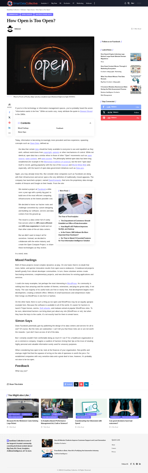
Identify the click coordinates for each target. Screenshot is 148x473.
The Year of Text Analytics (68, 217)
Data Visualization (15, 417)
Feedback (59, 128)
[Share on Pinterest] (9, 122)
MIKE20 (17, 29)
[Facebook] (121, 107)
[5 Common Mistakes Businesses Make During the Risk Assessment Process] (135, 90)
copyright (47, 152)
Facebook (42, 189)
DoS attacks (45, 308)
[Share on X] (9, 117)
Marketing (118, 71)
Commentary (13, 14)
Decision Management (130, 417)
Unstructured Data (44, 14)
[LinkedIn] (139, 464)
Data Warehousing (83, 417)
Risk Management (106, 95)
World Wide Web (79, 165)
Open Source (27, 14)
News (102, 62)
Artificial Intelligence (60, 453)
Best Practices (14, 414)
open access (46, 159)
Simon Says (22, 132)
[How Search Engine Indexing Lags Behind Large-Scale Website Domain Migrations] (135, 57)
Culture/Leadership (50, 417)
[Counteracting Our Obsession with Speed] (91, 408)
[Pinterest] (121, 117)
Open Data (34, 143)
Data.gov (80, 168)
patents (56, 152)
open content (31, 159)
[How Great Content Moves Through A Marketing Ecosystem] (135, 69)
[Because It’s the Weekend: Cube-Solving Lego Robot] (23, 408)
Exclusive (104, 71)
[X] (121, 112)
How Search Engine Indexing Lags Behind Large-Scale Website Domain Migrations (113, 56)
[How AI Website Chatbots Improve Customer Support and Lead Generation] (47, 443)
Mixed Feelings (23, 128)
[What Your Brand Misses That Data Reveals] (135, 79)
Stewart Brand (86, 111)
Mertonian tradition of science (57, 162)
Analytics (46, 414)
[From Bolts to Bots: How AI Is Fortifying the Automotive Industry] (47, 453)
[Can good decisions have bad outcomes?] (125, 408)
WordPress (72, 283)
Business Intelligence (107, 92)
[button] (94, 3)
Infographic (110, 71)
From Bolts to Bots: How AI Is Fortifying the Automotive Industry (76, 450)
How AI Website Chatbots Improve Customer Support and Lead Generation (80, 440)
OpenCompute (55, 180)
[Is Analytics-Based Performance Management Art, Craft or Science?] (57, 408)
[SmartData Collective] (22, 3)
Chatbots (57, 443)
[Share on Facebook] (9, 112)
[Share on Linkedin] (9, 127)
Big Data (103, 82)
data (37, 149)
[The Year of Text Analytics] (75, 204)
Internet (64, 165)
